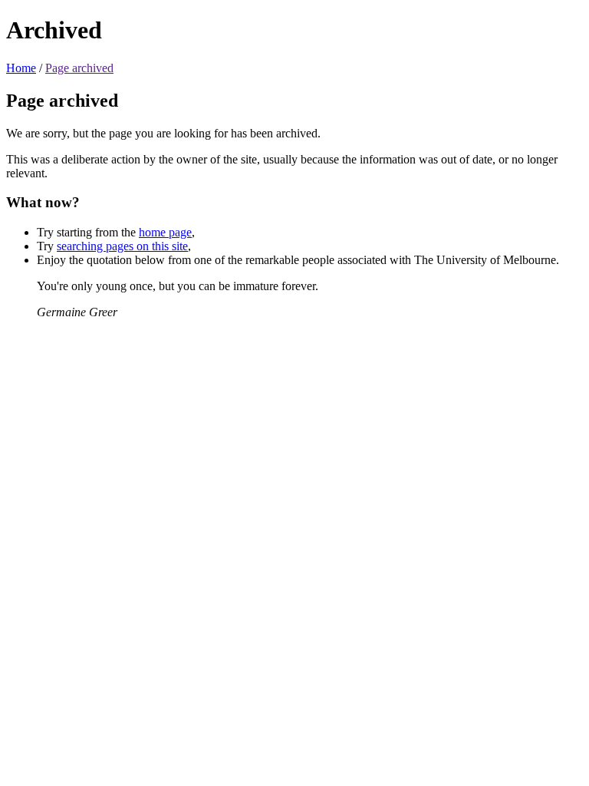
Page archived (79, 67)
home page (165, 232)
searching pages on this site (122, 246)
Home (21, 67)
